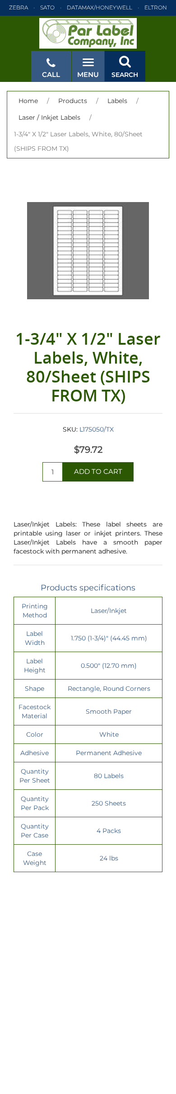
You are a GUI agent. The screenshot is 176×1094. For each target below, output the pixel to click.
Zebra (18, 7)
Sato (47, 7)
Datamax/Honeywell (99, 7)
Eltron (155, 7)
